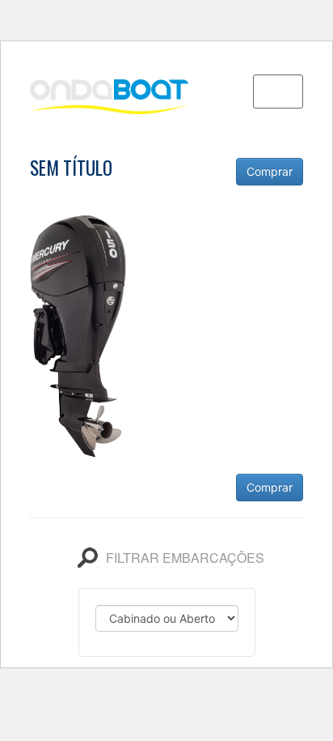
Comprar (270, 171)
